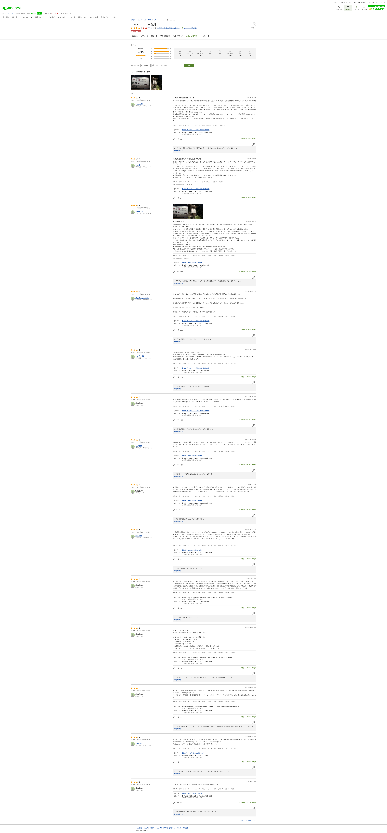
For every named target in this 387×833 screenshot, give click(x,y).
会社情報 (139, 828)
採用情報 (172, 828)
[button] (140, 82)
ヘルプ (336, 2)
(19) (191, 36)
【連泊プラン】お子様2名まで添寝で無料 (193, 753)
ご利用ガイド (343, 2)
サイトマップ (352, 2)
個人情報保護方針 (149, 828)
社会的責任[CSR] (162, 828)
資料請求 (185, 828)
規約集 (179, 828)
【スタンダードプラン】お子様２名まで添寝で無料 (195, 130)
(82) (165, 36)
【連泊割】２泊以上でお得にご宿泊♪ (192, 263)
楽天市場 (371, 2)
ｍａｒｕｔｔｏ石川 (143, 24)
